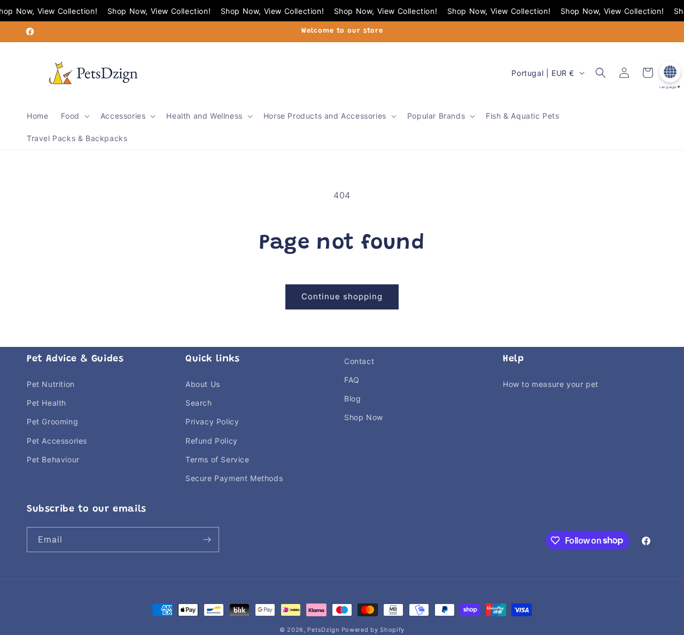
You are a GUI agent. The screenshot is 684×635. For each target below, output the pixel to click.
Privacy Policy (212, 421)
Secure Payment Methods (234, 478)
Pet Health (46, 402)
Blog (352, 398)
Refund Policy (211, 440)
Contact (359, 361)
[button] (74, 116)
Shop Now (363, 417)
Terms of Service (217, 459)
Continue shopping (342, 296)
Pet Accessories (57, 440)
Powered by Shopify (373, 629)
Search (198, 402)
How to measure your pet (550, 384)
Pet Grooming (52, 421)
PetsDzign (323, 629)
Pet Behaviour (53, 459)
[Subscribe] (207, 539)
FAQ (352, 379)
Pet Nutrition (51, 384)
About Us (202, 384)
